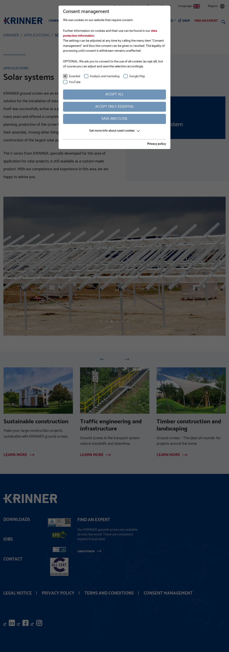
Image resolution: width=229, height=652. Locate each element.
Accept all (114, 94)
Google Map (137, 76)
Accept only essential (114, 106)
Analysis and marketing (104, 76)
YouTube (75, 82)
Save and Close (114, 118)
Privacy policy (156, 144)
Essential (74, 76)
